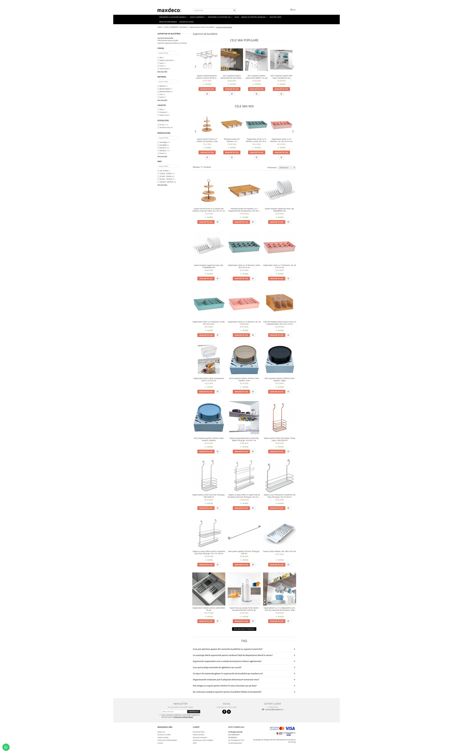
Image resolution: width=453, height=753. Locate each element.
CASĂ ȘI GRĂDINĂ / (171, 27)
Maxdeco (163, 148)
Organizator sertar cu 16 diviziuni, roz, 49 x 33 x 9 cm (244, 323)
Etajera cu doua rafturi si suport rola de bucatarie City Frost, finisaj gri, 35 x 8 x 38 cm (244, 496)
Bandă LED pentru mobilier (253, 17)
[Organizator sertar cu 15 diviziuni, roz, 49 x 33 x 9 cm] (281, 124)
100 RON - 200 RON (166, 182)
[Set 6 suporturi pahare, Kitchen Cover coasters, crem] (244, 359)
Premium (163, 112)
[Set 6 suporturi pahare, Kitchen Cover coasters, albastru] (208, 417)
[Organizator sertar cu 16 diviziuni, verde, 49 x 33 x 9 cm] (208, 302)
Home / (160, 27)
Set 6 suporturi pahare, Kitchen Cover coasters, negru (279, 379)
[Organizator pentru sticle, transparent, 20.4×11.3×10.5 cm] (208, 359)
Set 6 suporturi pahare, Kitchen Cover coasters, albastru (209, 439)
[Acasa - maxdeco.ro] (169, 10)
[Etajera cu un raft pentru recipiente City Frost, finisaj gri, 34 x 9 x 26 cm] (279, 475)
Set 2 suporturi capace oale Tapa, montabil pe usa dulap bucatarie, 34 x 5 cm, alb (281, 77)
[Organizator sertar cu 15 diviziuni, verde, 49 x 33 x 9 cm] (256, 124)
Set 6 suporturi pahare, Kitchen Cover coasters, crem (244, 379)
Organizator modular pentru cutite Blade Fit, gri (209, 609)
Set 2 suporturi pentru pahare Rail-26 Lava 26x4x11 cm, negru (232, 77)
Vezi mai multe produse (244, 629)
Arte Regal (163, 142)
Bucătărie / (184, 27)
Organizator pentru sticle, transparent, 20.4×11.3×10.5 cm (208, 379)
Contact (160, 743)
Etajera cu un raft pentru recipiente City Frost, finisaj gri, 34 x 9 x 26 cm (279, 496)
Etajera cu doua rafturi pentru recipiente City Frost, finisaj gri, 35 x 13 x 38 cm (209, 552)
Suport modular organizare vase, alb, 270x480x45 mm (208, 266)
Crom (162, 66)
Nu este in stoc (165, 127)
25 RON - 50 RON (165, 176)
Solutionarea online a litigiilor (203, 740)
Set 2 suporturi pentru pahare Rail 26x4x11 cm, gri (257, 77)
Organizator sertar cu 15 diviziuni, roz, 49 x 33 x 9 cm (281, 140)
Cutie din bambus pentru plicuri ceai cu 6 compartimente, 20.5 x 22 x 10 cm (279, 323)
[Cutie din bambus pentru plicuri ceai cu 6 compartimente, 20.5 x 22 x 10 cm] (279, 302)
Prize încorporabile (168, 22)
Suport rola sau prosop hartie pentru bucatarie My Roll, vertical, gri (244, 609)
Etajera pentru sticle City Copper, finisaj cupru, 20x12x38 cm (279, 439)
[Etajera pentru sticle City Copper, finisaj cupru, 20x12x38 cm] (279, 417)
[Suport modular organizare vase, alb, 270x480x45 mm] (208, 246)
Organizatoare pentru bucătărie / (202, 27)
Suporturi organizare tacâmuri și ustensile (172, 43)
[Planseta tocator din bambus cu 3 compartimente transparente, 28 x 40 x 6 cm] (232, 124)
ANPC (195, 743)
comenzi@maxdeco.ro (274, 709)
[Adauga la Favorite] (207, 94)
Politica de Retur (198, 735)
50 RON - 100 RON (166, 179)
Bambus (162, 86)
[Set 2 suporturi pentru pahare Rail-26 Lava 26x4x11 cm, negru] (232, 59)
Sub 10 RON (164, 171)
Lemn (162, 97)
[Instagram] (229, 712)
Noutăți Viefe (275, 17)
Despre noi (161, 732)
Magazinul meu (164, 727)
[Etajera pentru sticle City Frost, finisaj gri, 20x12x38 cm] (208, 475)
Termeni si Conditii (163, 735)
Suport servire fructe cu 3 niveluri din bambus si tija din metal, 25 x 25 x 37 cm (207, 140)
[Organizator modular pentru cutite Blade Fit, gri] (208, 589)
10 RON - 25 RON (165, 173)
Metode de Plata (198, 732)
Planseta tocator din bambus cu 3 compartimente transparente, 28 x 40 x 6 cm (232, 140)
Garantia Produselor (200, 737)
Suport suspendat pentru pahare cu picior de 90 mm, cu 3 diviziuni (207, 77)
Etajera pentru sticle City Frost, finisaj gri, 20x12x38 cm (209, 496)
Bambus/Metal (165, 89)
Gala (161, 109)
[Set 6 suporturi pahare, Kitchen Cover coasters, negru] (279, 359)
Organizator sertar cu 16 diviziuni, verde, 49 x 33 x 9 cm (209, 323)
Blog (237, 17)
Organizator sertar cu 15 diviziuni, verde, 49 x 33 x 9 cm (256, 140)
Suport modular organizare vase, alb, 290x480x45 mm (279, 209)
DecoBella (163, 145)
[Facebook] (224, 712)
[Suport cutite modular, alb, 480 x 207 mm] (279, 532)
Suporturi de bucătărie (165, 38)
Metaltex (163, 150)
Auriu (161, 63)
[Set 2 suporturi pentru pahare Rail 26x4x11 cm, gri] (256, 59)
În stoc (162, 125)
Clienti (196, 727)
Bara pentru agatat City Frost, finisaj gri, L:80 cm (244, 552)
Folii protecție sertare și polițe (167, 40)
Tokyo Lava (164, 115)
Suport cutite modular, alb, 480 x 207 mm (279, 551)
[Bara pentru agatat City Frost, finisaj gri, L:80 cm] (244, 532)
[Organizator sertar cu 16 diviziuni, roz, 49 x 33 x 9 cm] (244, 302)
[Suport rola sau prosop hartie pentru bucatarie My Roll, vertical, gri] (244, 589)
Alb (161, 57)
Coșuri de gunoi (186, 22)
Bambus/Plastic (165, 91)
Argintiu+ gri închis (166, 60)
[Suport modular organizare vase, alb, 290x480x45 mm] (279, 190)
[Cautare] (234, 10)
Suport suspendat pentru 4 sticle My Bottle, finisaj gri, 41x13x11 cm (244, 439)
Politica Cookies (162, 737)
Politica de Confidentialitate (183, 717)
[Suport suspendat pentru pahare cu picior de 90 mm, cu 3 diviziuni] (207, 59)
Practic (162, 153)
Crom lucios (164, 69)
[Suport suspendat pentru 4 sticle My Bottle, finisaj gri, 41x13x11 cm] (244, 417)
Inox (161, 94)
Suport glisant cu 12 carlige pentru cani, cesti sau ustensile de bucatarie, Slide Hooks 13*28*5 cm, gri (279, 609)
